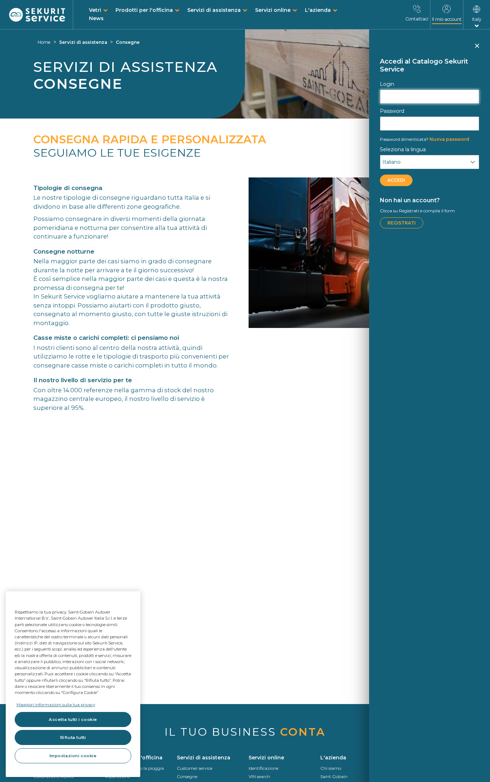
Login (387, 84)
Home (44, 42)
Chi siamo (330, 768)
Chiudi (477, 49)
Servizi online (273, 10)
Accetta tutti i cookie (73, 719)
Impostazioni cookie (73, 755)
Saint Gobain (334, 776)
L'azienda (318, 10)
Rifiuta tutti (73, 737)
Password (392, 111)
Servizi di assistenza (214, 10)
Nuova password (424, 139)
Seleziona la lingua (403, 149)
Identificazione (263, 768)
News (96, 18)
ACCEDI (396, 180)
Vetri (95, 10)
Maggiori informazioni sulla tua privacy (56, 704)
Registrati (401, 223)
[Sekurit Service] (37, 15)
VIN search (259, 776)
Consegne (128, 42)
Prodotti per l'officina (144, 10)
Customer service (194, 768)
